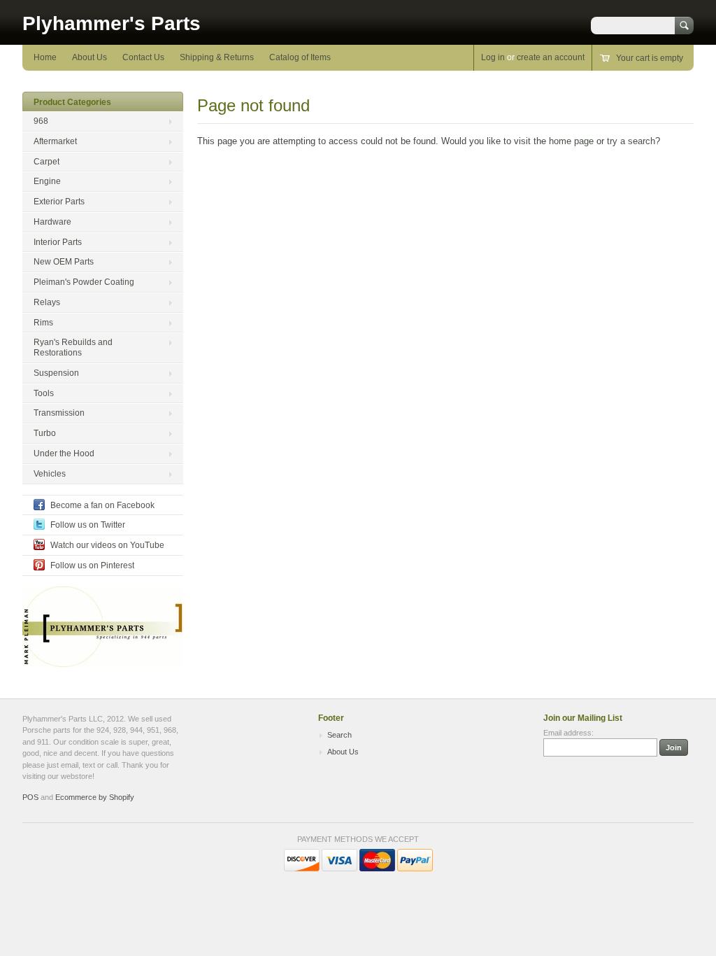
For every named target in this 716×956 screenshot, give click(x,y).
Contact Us (143, 57)
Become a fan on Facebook (102, 505)
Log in (493, 57)
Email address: (568, 733)
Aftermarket (55, 141)
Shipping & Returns (217, 57)
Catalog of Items (300, 57)
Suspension (56, 373)
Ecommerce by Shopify (94, 797)
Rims (43, 323)
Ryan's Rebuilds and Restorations (73, 347)
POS (30, 797)
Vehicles (50, 474)
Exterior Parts (59, 201)
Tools (44, 393)
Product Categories (72, 102)
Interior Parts (58, 242)
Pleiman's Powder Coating (84, 282)
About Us (89, 57)
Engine (47, 181)
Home (45, 57)
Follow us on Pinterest (92, 565)
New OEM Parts (64, 262)
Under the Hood (64, 453)
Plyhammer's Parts (111, 23)
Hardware (52, 222)
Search (339, 735)
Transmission (59, 413)
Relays (47, 302)
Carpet (46, 162)
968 (41, 121)
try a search (631, 141)
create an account (551, 57)
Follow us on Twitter (87, 525)
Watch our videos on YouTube (107, 545)
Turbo (45, 433)
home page (571, 141)
